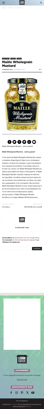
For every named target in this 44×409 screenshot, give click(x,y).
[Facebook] (11, 393)
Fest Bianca (6, 207)
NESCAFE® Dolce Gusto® (33, 207)
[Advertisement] (22, 276)
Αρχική (4, 8)
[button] (3, 3)
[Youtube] (33, 393)
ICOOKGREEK (14, 404)
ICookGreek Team (7, 69)
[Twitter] (27, 393)
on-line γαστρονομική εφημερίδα (25, 240)
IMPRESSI (28, 406)
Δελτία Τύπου (19, 8)
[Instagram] (17, 393)
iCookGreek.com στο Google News (27, 238)
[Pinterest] (22, 393)
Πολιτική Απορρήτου (22, 401)
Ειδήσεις (10, 8)
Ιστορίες (19, 58)
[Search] (41, 3)
